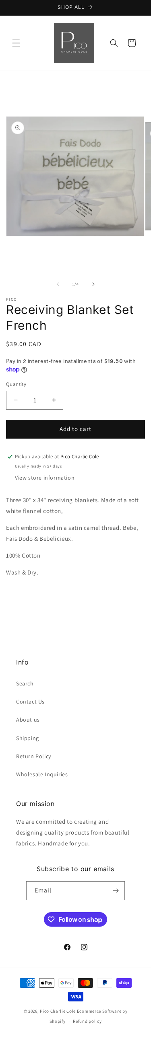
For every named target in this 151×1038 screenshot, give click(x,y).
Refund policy (87, 1021)
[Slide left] (58, 284)
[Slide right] (93, 284)
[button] (16, 43)
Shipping (27, 738)
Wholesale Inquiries (42, 774)
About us (28, 719)
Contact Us (30, 701)
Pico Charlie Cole (58, 1011)
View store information (44, 477)
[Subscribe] (115, 890)
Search (25, 683)
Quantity (16, 384)
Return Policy (33, 756)
